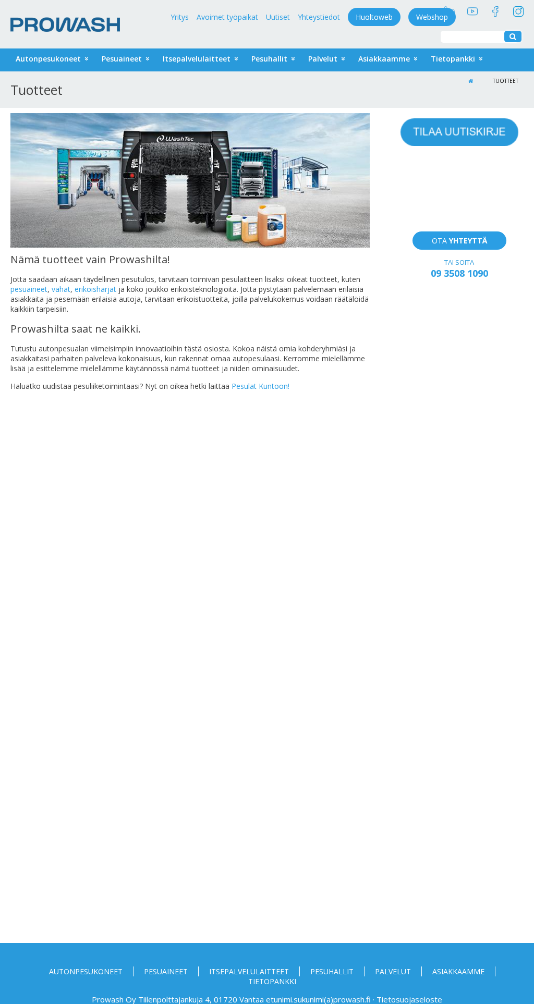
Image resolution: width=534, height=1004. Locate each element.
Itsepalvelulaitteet (196, 59)
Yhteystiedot (319, 17)
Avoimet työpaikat (227, 17)
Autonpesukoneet (48, 59)
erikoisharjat (95, 289)
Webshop (432, 17)
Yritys (180, 17)
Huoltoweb (374, 17)
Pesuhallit (332, 971)
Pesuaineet (122, 59)
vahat (61, 289)
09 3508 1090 (459, 273)
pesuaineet (28, 289)
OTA (459, 241)
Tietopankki (453, 59)
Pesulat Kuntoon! (260, 386)
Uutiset (278, 17)
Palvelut (322, 59)
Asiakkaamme (384, 59)
